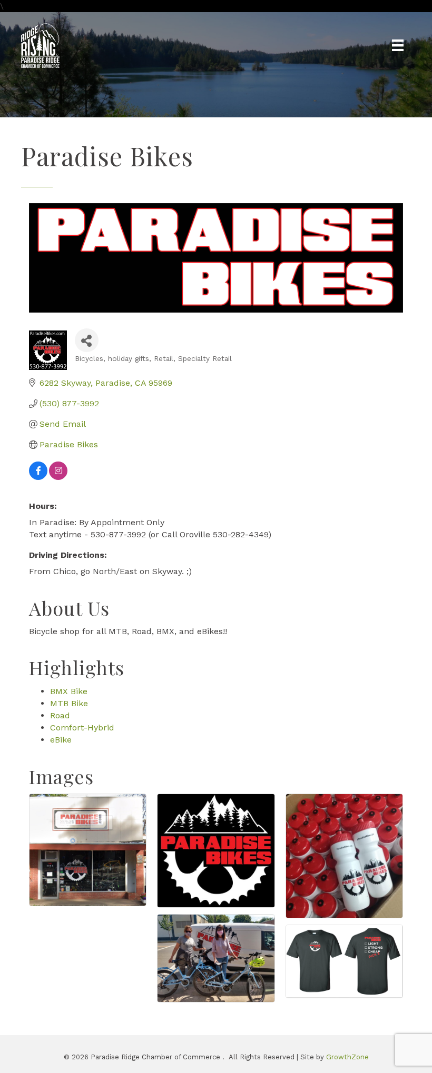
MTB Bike (69, 703)
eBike (61, 740)
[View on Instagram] (58, 477)
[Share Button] (87, 340)
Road (60, 715)
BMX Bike (68, 691)
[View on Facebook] (38, 477)
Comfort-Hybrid (82, 728)
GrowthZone (347, 1057)
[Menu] (398, 45)
